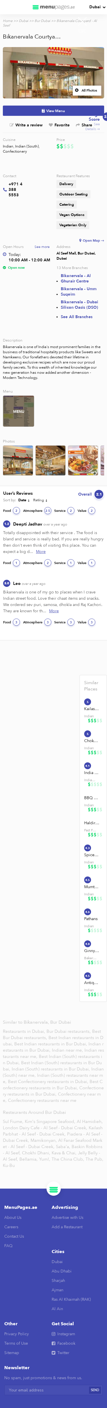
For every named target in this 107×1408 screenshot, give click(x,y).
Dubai (95, 7)
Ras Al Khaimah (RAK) (71, 1299)
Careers (11, 1227)
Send (95, 1390)
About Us (12, 1217)
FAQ (8, 1246)
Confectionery (15, 151)
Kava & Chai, (64, 1153)
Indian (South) (27, 146)
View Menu (55, 111)
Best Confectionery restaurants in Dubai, (48, 1081)
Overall (90, 494)
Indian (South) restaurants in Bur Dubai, (51, 1069)
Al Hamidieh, (90, 1121)
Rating (38, 500)
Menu (18, 411)
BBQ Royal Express (92, 798)
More (41, 551)
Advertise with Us (67, 1217)
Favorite (62, 125)
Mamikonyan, (44, 1140)
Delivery (66, 184)
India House (92, 772)
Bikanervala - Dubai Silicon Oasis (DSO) (79, 304)
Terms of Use (16, 1343)
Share (87, 125)
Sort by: (9, 500)
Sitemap (11, 1353)
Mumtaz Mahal (92, 887)
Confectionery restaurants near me (42, 1100)
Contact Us (14, 1236)
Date (22, 500)
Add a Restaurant (67, 1227)
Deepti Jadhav (40, 524)
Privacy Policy (16, 1334)
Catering (66, 204)
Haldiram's (92, 823)
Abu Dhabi (62, 1271)
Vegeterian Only (72, 225)
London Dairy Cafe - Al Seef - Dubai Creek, (45, 1128)
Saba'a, (63, 1147)
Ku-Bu (9, 1165)
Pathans (91, 919)
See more (42, 247)
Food (10, 510)
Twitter (63, 1353)
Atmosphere (36, 510)
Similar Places (91, 686)
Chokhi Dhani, (36, 1153)
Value (85, 510)
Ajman (57, 1290)
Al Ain (57, 1309)
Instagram (66, 1334)
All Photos (89, 90)
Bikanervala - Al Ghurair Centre (76, 278)
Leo (29, 583)
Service (63, 510)
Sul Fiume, (13, 1121)
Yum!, (44, 1159)
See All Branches (76, 317)
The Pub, (94, 1159)
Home (8, 21)
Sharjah (58, 1280)
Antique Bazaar (92, 982)
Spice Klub (92, 855)
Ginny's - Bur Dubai (92, 951)
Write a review (29, 125)
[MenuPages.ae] (53, 7)
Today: (15, 254)
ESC (82, 31)
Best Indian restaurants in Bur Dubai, (51, 1044)
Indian (8, 146)
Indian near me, (68, 1050)
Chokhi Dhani (92, 741)
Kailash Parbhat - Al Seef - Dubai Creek (92, 709)
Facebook (66, 1343)
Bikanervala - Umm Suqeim (78, 291)
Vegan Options (71, 214)
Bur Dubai (42, 21)
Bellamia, (28, 1159)
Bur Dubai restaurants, (69, 1031)
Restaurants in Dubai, (24, 1031)
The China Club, (68, 1159)
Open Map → (93, 240)
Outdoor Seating (73, 194)
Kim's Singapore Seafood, (50, 1121)
